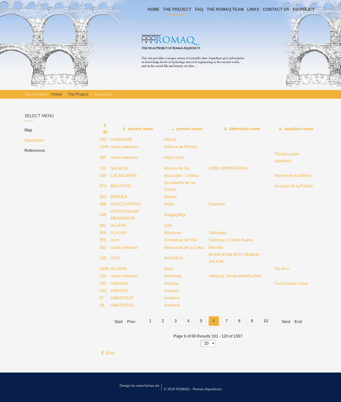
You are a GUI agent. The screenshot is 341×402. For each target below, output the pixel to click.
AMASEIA (120, 283)
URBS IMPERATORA (228, 168)
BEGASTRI (121, 186)
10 (266, 321)
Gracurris (217, 204)
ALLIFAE (119, 225)
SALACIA (119, 168)
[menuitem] (153, 9)
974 (103, 186)
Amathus (172, 298)
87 (102, 298)
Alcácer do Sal (177, 168)
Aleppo (170, 197)
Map (28, 130)
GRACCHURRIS (126, 204)
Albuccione (174, 157)
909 (103, 233)
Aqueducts (33, 140)
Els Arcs (282, 269)
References (34, 150)
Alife (168, 225)
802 (103, 247)
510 (103, 168)
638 (103, 215)
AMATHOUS (122, 298)
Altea (168, 269)
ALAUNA (119, 233)
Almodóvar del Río (180, 240)
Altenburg (172, 276)
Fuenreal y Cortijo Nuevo (231, 240)
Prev (131, 322)
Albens (170, 139)
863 (103, 197)
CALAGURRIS (124, 175)
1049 (104, 147)
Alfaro (169, 204)
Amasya (171, 283)
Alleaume (172, 233)
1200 (104, 269)
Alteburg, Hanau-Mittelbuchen (235, 276)
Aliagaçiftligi (175, 215)
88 (102, 305)
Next (286, 322)
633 (103, 291)
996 (103, 240)
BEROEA (119, 197)
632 (103, 283)
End (298, 322)
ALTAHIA (119, 269)
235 (103, 276)
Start (118, 322)
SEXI (115, 258)
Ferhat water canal (291, 283)
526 (103, 258)
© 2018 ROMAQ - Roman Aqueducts (193, 389)
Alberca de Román (180, 147)
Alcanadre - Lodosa (181, 175)
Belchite (216, 247)
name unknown (124, 147)
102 (103, 139)
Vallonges (217, 233)
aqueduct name (298, 129)
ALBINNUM (121, 139)
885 (103, 157)
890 (103, 204)
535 (103, 175)
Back (110, 353)
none (115, 240)
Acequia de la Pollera (294, 186)
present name (188, 129)
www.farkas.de (147, 386)
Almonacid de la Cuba (183, 247)
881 (103, 225)
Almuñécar (173, 258)
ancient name (140, 129)
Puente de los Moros (293, 175)
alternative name (244, 129)
